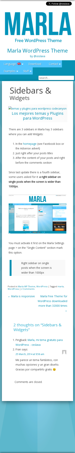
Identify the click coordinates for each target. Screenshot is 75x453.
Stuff (26, 71)
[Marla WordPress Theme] (37, 27)
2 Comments (27, 288)
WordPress (42, 286)
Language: (10, 64)
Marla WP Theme (26, 286)
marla (61, 286)
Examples (10, 71)
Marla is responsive (21, 296)
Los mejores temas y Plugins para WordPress (37, 116)
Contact (53, 64)
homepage (30, 144)
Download (34, 64)
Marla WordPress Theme (37, 52)
